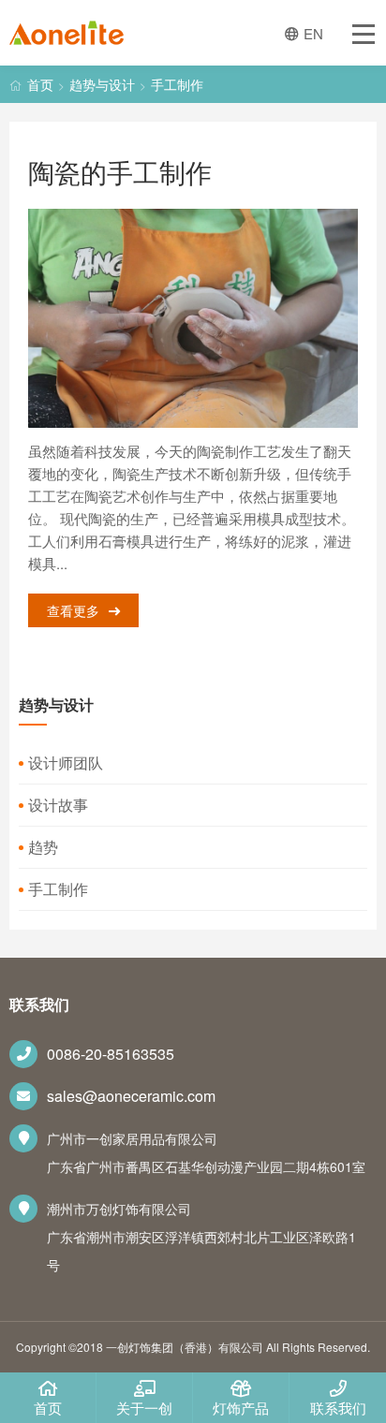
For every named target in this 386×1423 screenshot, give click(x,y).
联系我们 (338, 1407)
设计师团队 (65, 762)
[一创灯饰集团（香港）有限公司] (66, 37)
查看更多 (73, 610)
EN (313, 33)
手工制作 (177, 84)
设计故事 (58, 804)
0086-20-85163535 (110, 1053)
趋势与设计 (102, 84)
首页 (40, 84)
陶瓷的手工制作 (120, 171)
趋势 (43, 847)
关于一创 (144, 1407)
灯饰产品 (241, 1407)
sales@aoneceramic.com (131, 1096)
